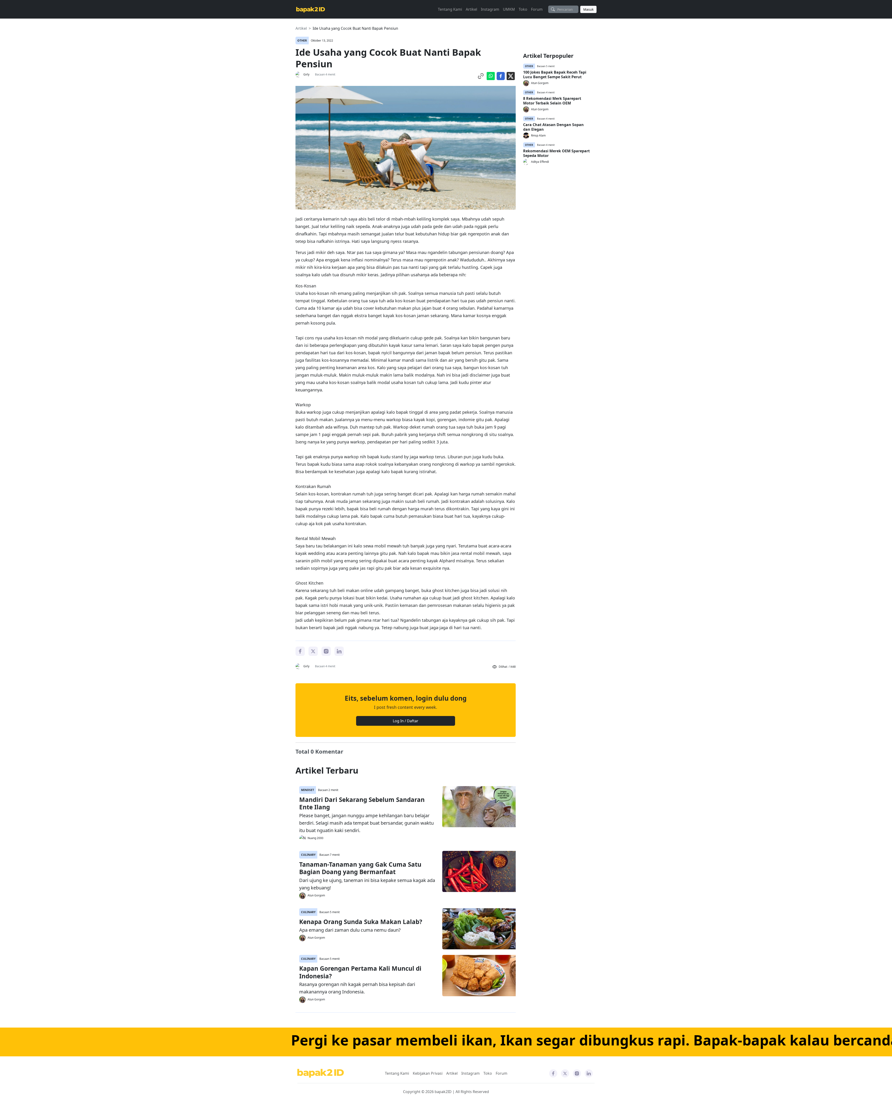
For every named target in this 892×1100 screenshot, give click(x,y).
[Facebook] (300, 651)
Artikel (471, 9)
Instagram (490, 9)
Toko (523, 9)
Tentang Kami (450, 9)
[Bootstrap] (320, 1073)
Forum (537, 9)
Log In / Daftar (405, 720)
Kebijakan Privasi (428, 1073)
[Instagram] (326, 651)
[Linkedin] (339, 651)
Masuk (588, 9)
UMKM (509, 9)
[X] (313, 651)
